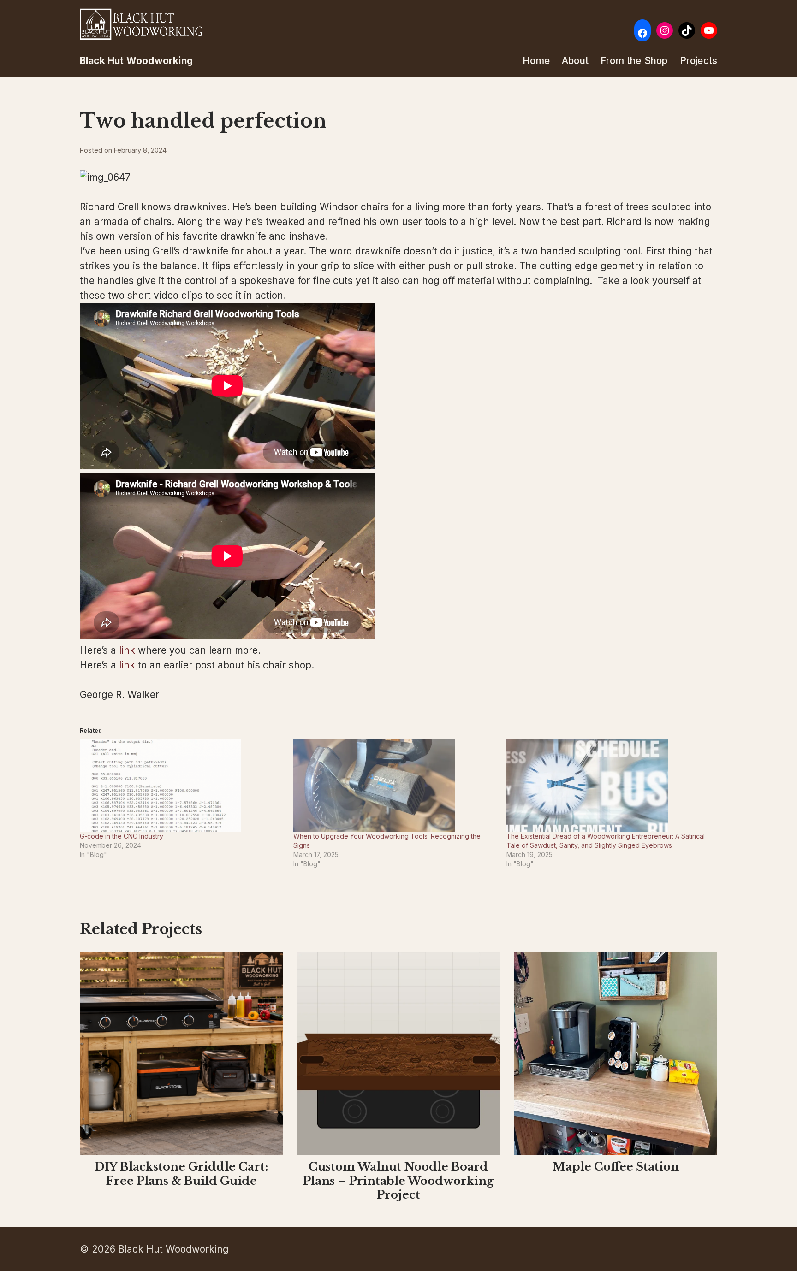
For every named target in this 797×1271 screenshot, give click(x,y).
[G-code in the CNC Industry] (182, 785)
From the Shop (634, 60)
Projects (699, 60)
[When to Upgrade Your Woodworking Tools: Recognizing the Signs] (395, 785)
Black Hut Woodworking (136, 60)
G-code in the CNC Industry (121, 836)
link (127, 650)
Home (536, 60)
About (575, 60)
